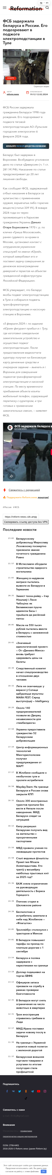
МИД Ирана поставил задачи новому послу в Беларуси (30, 1032)
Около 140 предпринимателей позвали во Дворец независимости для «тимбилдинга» (28, 715)
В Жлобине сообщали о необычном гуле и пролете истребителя (31, 776)
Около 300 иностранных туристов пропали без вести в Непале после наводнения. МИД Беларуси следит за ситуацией (32, 810)
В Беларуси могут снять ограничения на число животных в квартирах (31, 1004)
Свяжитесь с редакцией (24, 490)
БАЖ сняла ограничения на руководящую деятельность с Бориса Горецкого (32, 889)
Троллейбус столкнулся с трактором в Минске (32, 931)
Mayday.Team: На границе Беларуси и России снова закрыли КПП (32, 790)
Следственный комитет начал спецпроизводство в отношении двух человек (32, 674)
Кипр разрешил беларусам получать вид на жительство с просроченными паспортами (31, 834)
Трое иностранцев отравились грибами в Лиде (30, 1018)
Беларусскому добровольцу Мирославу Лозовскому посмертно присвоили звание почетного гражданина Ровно (32, 548)
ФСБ (17, 507)
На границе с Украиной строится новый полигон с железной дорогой (32, 1046)
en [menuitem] (47, 3)
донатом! (43, 497)
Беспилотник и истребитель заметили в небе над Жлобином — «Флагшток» (31, 918)
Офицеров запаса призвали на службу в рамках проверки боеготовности (30, 988)
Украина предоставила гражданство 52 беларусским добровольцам (30, 735)
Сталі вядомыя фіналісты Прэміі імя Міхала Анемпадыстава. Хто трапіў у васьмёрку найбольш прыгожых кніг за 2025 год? (32, 867)
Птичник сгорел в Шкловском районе (28, 903)
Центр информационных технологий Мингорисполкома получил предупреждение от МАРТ (32, 756)
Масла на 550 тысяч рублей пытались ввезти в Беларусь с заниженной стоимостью (32, 631)
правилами (26, 1131)
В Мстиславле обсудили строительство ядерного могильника (31, 568)
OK (43, 1171)
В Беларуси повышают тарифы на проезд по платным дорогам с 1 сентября (30, 946)
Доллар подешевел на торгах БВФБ (30, 974)
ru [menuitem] (41, 3)
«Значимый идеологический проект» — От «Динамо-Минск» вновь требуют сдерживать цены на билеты (32, 652)
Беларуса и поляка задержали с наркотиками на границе (32, 962)
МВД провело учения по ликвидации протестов (31, 850)
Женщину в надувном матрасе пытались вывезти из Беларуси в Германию (30, 584)
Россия (7, 507)
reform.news (13, 94)
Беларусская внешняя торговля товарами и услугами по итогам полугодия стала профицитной (30, 1064)
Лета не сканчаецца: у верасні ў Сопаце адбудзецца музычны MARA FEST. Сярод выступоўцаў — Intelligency (32, 694)
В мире (11, 78)
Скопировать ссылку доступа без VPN (25, 522)
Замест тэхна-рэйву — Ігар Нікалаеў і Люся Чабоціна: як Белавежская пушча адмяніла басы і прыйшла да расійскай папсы (32, 607)
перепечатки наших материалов (20, 1136)
